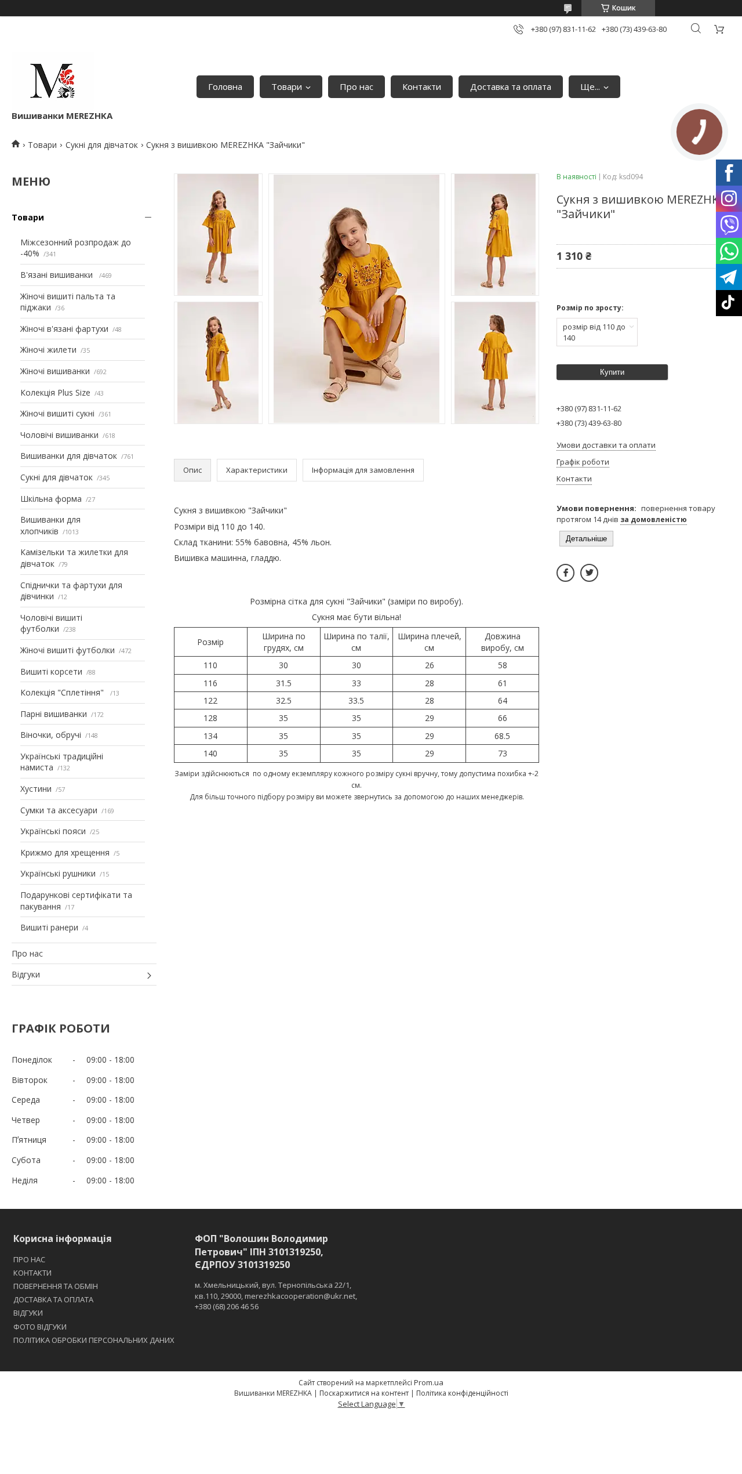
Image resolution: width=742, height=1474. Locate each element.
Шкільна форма (51, 498)
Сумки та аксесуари (58, 810)
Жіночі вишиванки (55, 370)
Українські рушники (58, 873)
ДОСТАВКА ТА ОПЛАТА (53, 1299)
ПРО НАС (29, 1259)
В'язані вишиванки (57, 274)
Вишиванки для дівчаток (68, 455)
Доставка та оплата (510, 86)
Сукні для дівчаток (102, 144)
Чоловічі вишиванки (59, 434)
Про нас (356, 86)
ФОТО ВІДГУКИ (40, 1326)
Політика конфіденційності (462, 1393)
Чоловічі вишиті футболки (51, 623)
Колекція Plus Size (55, 392)
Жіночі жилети (48, 349)
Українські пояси (53, 830)
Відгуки (26, 974)
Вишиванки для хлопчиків (50, 525)
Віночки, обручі (50, 734)
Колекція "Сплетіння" (63, 692)
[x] (589, 573)
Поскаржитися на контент (364, 1393)
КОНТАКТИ (32, 1272)
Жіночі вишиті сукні (57, 413)
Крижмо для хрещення (65, 852)
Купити (612, 372)
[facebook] (565, 573)
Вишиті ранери (49, 927)
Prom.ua (428, 1382)
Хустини (36, 788)
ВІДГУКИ (28, 1313)
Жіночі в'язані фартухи (64, 328)
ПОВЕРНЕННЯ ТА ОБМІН (55, 1286)
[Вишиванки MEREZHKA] (52, 81)
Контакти (421, 86)
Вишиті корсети (51, 671)
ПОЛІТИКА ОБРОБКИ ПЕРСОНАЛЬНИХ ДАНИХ (93, 1340)
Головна (225, 86)
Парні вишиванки (53, 713)
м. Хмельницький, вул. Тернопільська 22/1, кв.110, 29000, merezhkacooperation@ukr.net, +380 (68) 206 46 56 (276, 1295)
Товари (286, 86)
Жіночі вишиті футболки (67, 649)
